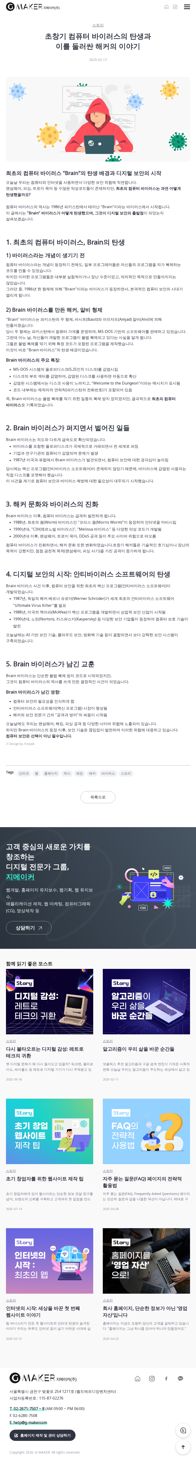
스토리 (126, 773)
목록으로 (98, 797)
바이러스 (108, 773)
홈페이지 (51, 773)
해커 (92, 773)
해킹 (79, 773)
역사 (67, 773)
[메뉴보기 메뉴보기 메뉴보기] (186, 7)
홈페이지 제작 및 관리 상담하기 (45, 1435)
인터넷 (24, 773)
